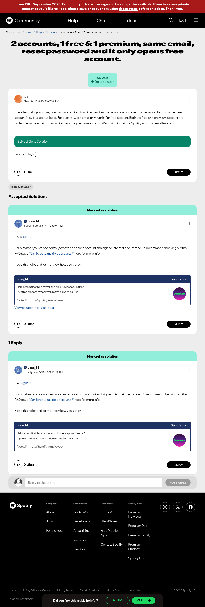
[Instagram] (165, 507)
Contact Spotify (112, 544)
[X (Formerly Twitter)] (178, 507)
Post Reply (178, 482)
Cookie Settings (89, 590)
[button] (190, 99)
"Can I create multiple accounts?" (51, 253)
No (120, 600)
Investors (79, 540)
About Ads (112, 590)
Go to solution (104, 81)
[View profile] (18, 98)
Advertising (81, 530)
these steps (128, 8)
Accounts (51, 32)
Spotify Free (136, 558)
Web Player (109, 521)
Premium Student (134, 546)
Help (73, 20)
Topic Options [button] (19, 187)
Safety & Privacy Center (37, 590)
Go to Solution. (38, 141)
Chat (101, 20)
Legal (13, 590)
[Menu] (195, 20)
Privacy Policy (65, 590)
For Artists (80, 512)
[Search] (170, 20)
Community (27, 20)
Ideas (131, 20)
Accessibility (133, 590)
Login (31, 154)
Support (106, 512)
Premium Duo (137, 525)
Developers (81, 521)
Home (28, 32)
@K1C (26, 237)
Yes (139, 600)
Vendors (79, 549)
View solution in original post (34, 307)
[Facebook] (190, 507)
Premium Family (139, 535)
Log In (183, 20)
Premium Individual (134, 514)
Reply (178, 172)
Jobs (49, 521)
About (50, 512)
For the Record (56, 530)
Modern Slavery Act (21, 599)
